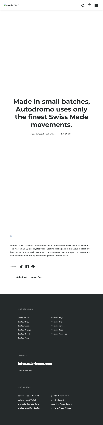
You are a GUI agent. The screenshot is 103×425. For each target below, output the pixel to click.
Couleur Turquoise (59, 334)
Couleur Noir (23, 318)
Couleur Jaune (24, 326)
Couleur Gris (56, 322)
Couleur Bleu (23, 322)
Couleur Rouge (24, 334)
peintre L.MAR (57, 400)
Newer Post (37, 277)
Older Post (21, 277)
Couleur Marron (58, 326)
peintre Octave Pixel (60, 396)
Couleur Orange (24, 330)
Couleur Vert (23, 338)
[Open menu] (96, 5)
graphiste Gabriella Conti (28, 404)
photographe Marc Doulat (29, 408)
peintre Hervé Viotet (27, 400)
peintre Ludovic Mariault (28, 396)
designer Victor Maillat (61, 408)
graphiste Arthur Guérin (61, 404)
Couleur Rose (57, 330)
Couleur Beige (57, 318)
